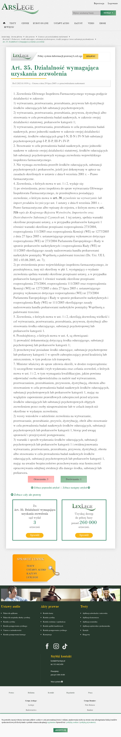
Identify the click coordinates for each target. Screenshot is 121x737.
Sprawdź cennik (30, 559)
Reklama (31, 692)
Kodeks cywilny (9, 621)
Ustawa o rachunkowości (12, 630)
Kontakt (51, 692)
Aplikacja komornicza (91, 617)
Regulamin (70, 692)
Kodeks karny (48, 613)
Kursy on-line (40, 23)
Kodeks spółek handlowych (53, 626)
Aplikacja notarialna (90, 621)
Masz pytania (56, 681)
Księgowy (86, 634)
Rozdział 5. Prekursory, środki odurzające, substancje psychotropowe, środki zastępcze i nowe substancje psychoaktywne (48, 39)
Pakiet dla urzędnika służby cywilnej (16, 617)
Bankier (90, 710)
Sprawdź (34, 535)
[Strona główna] (4, 23)
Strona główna (16, 36)
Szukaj (108, 13)
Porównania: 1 (73, 479)
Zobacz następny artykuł (75, 487)
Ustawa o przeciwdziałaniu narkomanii (53, 36)
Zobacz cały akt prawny (27, 494)
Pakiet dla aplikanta (10, 613)
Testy (12, 23)
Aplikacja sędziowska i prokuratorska (96, 626)
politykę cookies (72, 722)
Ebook (102, 23)
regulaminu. (51, 722)
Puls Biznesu (90, 705)
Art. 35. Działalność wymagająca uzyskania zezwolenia (23, 41)
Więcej (10, 27)
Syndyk (85, 630)
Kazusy (78, 23)
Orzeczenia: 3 (41, 479)
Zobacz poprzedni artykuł (46, 487)
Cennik (25, 23)
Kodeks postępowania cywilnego (15, 626)
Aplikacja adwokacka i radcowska (95, 613)
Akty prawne (30, 36)
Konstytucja (47, 634)
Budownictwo (31, 710)
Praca (90, 692)
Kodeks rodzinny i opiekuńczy (54, 621)
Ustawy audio (61, 23)
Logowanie (113, 3)
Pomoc (11, 692)
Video (91, 23)
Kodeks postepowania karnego (14, 634)
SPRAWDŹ (90, 56)
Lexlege (31, 705)
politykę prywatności (88, 722)
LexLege (32, 577)
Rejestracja (99, 3)
